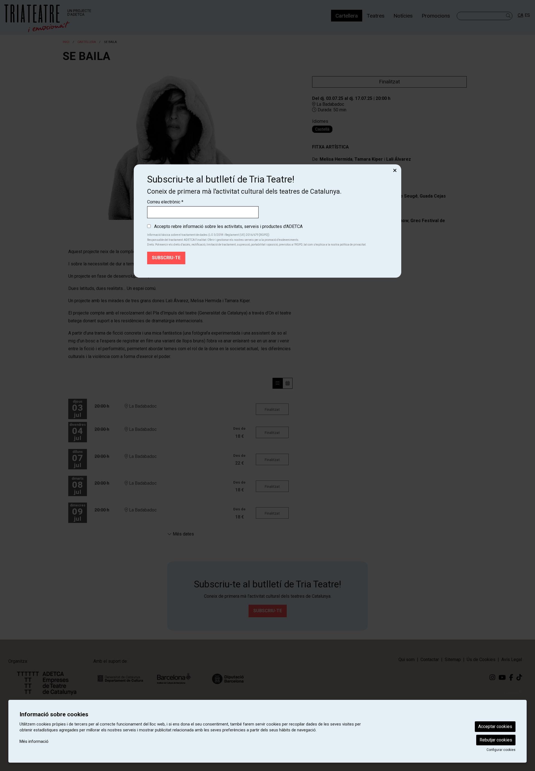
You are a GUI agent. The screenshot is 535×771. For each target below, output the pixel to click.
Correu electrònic (165, 202)
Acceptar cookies (495, 726)
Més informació (34, 741)
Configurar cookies (501, 749)
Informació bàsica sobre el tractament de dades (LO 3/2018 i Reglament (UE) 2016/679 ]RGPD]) (208, 234)
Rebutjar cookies (496, 740)
